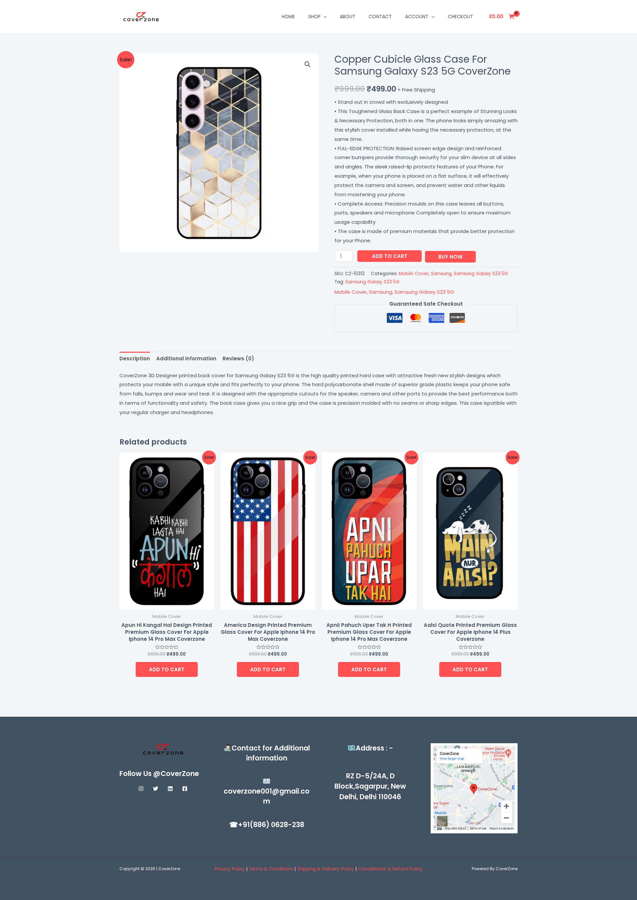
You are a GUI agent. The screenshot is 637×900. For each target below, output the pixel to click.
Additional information (186, 358)
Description (134, 358)
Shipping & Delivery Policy (325, 869)
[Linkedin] (170, 788)
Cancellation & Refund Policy (390, 869)
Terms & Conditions (271, 869)
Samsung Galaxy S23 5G (481, 273)
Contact (380, 16)
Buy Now (450, 256)
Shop (314, 16)
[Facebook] (184, 788)
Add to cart (389, 256)
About (347, 16)
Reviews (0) (238, 358)
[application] (323, 16)
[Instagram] (141, 788)
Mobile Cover (414, 273)
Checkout (460, 16)
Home (288, 16)
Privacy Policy (230, 869)
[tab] (134, 359)
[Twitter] (155, 788)
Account (416, 16)
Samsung (441, 273)
